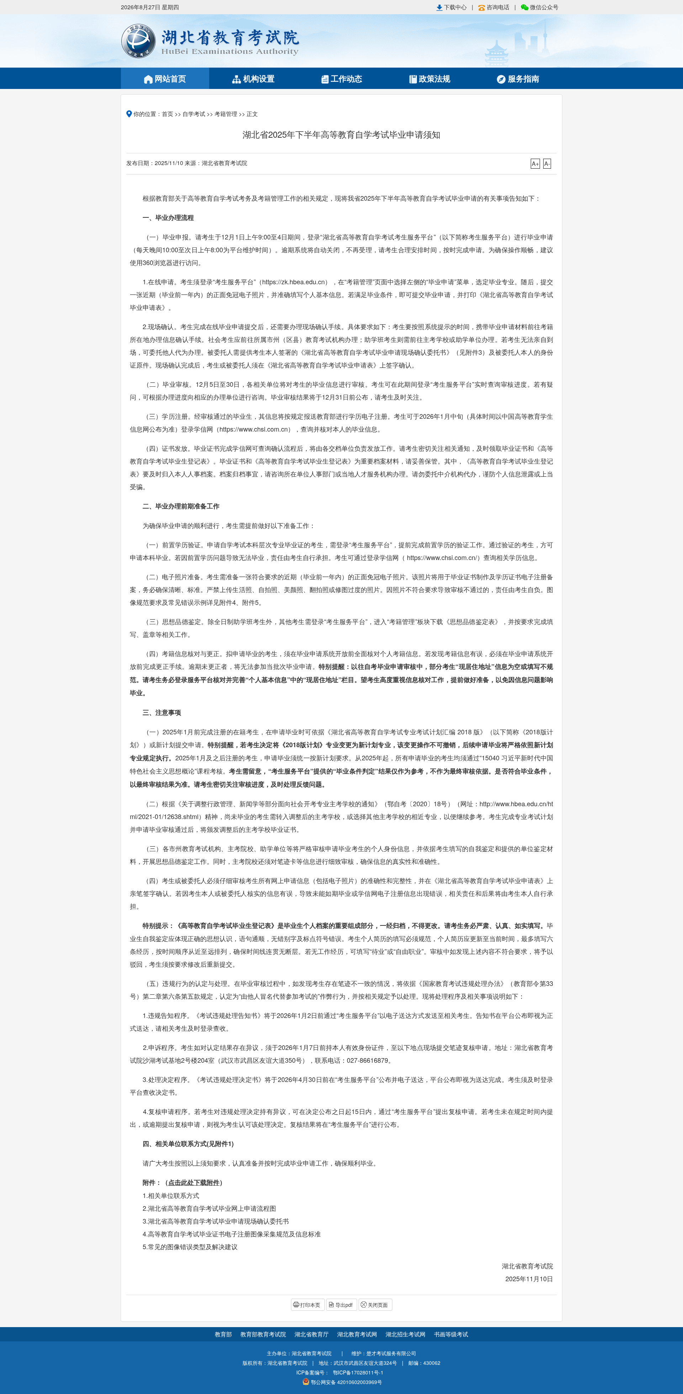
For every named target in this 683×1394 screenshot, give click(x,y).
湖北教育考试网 (357, 1334)
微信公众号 (543, 7)
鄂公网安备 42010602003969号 (346, 1381)
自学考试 (193, 114)
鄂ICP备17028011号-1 (358, 1372)
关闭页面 (378, 1304)
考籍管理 (226, 114)
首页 (167, 114)
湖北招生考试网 (406, 1334)
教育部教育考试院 (263, 1334)
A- (547, 163)
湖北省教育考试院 (231, 41)
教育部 (223, 1334)
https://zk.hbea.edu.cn (293, 281)
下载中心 (455, 7)
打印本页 (310, 1304)
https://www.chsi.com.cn (253, 428)
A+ (535, 163)
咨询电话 (498, 7)
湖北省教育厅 (312, 1334)
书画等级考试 (451, 1334)
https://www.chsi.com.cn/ (442, 557)
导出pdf (344, 1304)
